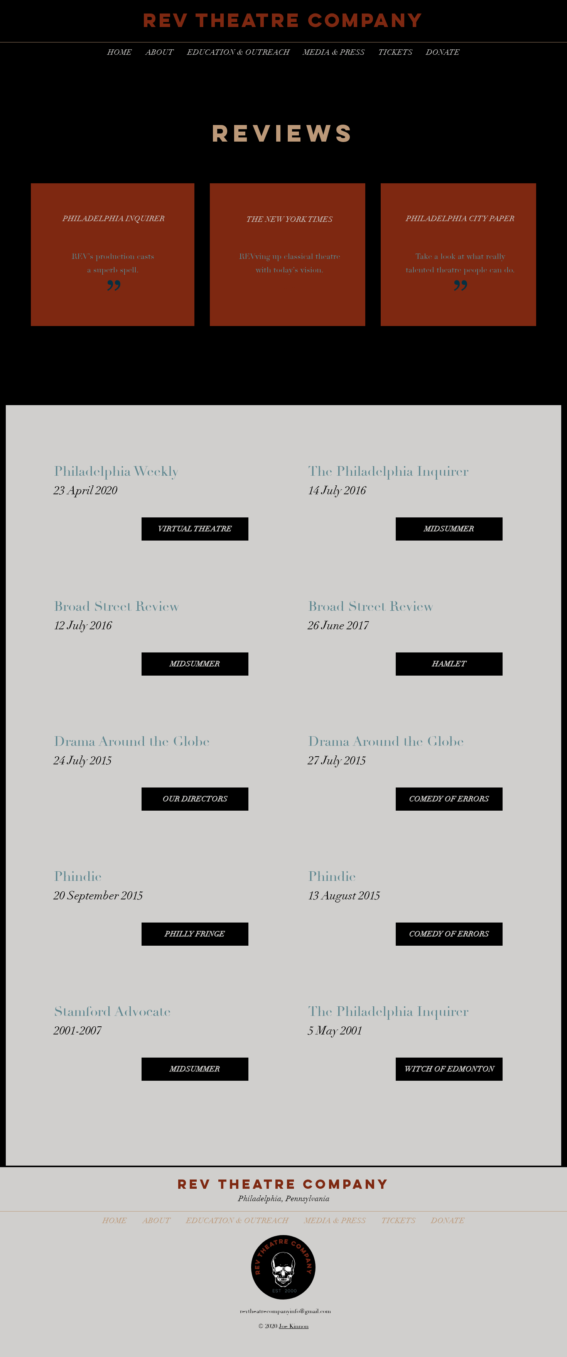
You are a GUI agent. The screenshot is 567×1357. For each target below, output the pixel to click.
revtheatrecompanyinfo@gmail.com (285, 1311)
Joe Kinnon (294, 1326)
